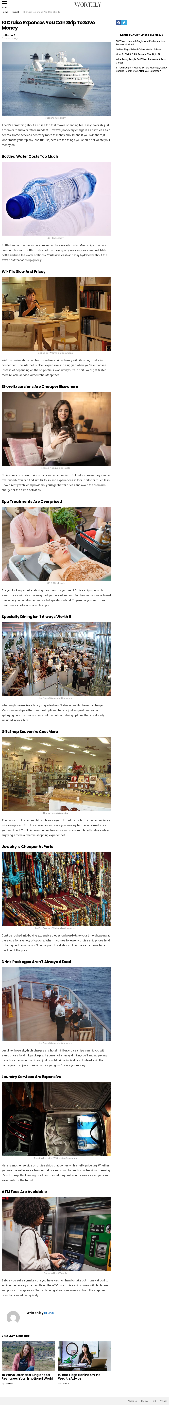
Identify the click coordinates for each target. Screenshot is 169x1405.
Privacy (163, 1401)
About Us (132, 1401)
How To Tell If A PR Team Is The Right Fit (138, 54)
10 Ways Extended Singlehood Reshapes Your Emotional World (27, 1377)
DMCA (144, 1401)
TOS (154, 1401)
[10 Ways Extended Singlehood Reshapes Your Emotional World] (28, 1356)
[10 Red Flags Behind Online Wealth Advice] (84, 1356)
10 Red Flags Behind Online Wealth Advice (79, 1377)
